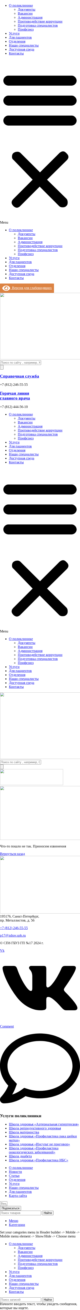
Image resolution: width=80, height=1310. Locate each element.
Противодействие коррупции (40, 21)
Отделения (17, 41)
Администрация (30, 17)
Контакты (16, 53)
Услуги (14, 33)
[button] (40, 142)
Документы (26, 9)
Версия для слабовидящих (31, 288)
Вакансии (25, 13)
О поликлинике (21, 5)
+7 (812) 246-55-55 (14, 928)
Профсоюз (26, 29)
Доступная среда (21, 49)
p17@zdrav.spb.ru (13, 935)
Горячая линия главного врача (15, 395)
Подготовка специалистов (38, 25)
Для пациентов (20, 37)
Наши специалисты (24, 45)
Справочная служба (19, 376)
